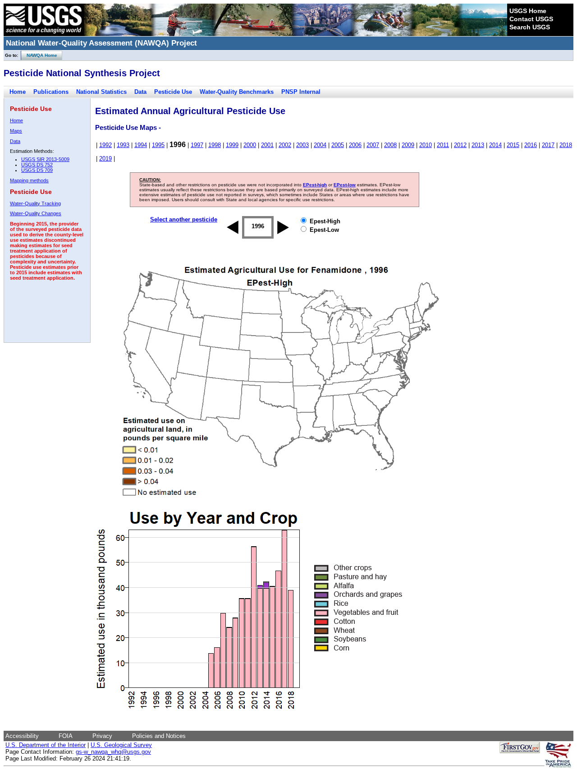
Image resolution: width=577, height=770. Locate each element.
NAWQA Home (39, 55)
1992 (105, 145)
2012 (460, 145)
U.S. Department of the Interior (45, 745)
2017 (548, 145)
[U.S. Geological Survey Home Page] (44, 33)
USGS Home (527, 10)
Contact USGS (531, 19)
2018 (565, 145)
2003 (302, 145)
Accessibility (22, 736)
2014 (495, 145)
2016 (530, 145)
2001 (267, 145)
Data (140, 91)
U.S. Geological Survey (121, 745)
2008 (390, 145)
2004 (320, 145)
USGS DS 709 (37, 170)
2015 (513, 145)
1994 (140, 145)
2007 (372, 145)
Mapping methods (29, 180)
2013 (478, 145)
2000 (249, 145)
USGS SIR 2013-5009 (45, 159)
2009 (408, 145)
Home (17, 91)
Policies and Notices (159, 736)
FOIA (66, 736)
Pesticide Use (173, 91)
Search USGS (529, 27)
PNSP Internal (301, 91)
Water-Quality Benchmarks (237, 91)
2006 (355, 145)
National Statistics (101, 91)
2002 (285, 145)
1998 (214, 145)
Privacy (102, 736)
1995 (158, 145)
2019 (105, 158)
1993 (123, 145)
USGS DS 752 (37, 164)
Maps (16, 131)
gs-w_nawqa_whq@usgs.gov (113, 751)
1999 (232, 145)
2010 (425, 145)
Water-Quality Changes (35, 213)
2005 (337, 145)
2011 (443, 145)
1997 (197, 145)
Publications (51, 91)
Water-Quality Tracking (35, 203)
